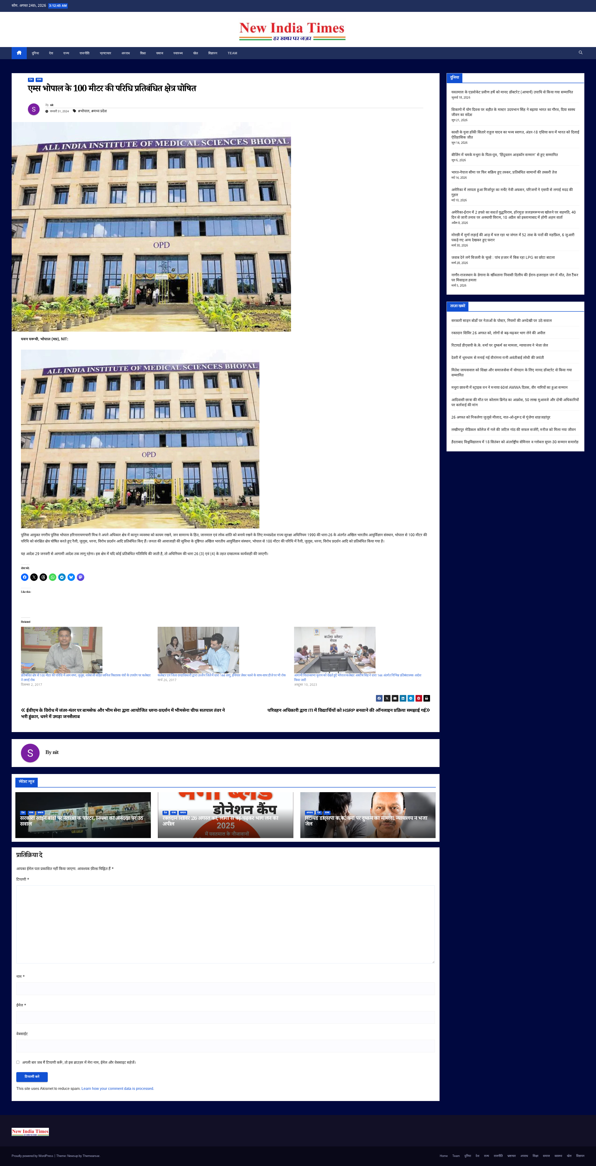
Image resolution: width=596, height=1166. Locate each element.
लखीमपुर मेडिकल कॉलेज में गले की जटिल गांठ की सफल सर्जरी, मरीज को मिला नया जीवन (513, 430)
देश (51, 53)
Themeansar (91, 1156)
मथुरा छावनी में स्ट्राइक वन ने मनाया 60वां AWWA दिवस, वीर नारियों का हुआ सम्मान (509, 387)
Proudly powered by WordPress (33, 1156)
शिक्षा (143, 53)
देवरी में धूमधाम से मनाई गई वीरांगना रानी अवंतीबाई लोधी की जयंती (497, 358)
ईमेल (21, 1005)
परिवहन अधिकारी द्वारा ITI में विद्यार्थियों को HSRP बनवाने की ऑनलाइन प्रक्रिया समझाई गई (347, 711)
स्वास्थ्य (178, 53)
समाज (159, 53)
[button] (580, 53)
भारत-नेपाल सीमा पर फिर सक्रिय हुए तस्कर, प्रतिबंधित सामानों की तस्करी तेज (504, 172)
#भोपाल (83, 111)
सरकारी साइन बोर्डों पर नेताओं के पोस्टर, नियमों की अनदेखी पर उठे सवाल (81, 822)
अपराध (126, 53)
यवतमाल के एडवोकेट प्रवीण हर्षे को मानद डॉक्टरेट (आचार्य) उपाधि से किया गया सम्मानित (512, 92)
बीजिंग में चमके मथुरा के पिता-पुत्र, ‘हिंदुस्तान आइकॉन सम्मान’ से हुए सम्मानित (504, 155)
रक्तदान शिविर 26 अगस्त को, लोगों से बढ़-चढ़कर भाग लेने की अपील (220, 822)
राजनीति (85, 53)
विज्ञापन (212, 53)
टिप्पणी (22, 879)
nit (52, 105)
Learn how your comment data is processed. (117, 1089)
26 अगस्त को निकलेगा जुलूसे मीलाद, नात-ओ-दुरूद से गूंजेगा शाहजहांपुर (501, 417)
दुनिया (35, 53)
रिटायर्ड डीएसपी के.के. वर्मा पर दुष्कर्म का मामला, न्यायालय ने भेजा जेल (366, 822)
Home (444, 1156)
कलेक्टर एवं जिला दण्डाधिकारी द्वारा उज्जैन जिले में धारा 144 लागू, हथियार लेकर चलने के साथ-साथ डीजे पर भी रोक (222, 675)
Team (232, 53)
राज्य (66, 53)
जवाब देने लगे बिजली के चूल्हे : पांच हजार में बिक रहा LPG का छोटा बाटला (503, 258)
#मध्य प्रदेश (99, 111)
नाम (20, 977)
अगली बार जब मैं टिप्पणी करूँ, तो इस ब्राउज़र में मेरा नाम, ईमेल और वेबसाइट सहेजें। (79, 1062)
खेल (195, 53)
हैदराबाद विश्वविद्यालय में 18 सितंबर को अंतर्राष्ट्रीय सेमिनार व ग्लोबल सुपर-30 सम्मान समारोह (515, 442)
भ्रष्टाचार (105, 53)
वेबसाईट (22, 1034)
